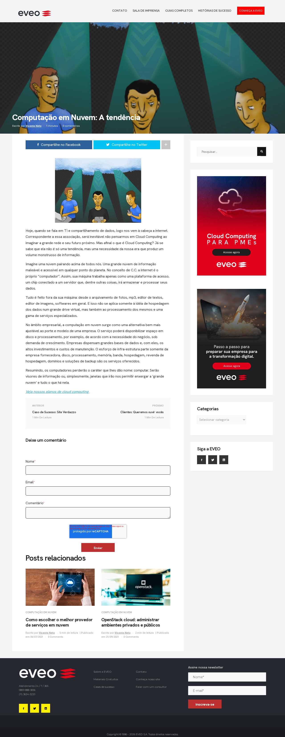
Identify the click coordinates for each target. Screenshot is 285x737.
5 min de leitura (69, 632)
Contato (141, 671)
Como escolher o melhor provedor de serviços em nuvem (59, 622)
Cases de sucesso (104, 686)
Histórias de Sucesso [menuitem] (214, 10)
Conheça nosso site (148, 679)
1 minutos (52, 126)
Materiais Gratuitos (106, 679)
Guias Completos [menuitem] (179, 10)
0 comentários (71, 126)
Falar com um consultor (151, 686)
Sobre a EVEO (103, 671)
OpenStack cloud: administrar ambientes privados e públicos (130, 622)
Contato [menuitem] (119, 10)
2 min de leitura (144, 632)
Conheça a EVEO (251, 10)
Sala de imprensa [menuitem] (146, 10)
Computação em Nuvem (41, 612)
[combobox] (228, 151)
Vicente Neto (33, 126)
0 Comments (55, 636)
